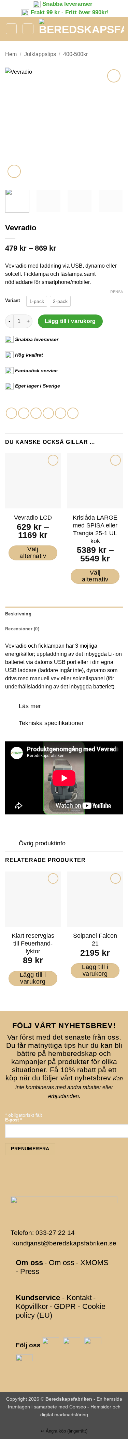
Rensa (116, 292)
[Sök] (28, 28)
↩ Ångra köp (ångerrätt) (64, 1431)
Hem (11, 54)
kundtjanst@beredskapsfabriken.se (64, 1243)
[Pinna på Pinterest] (60, 413)
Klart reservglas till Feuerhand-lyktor (33, 943)
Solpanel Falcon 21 (95, 939)
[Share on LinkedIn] (73, 413)
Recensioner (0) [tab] (22, 628)
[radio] (37, 301)
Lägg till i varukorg (70, 321)
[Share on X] (36, 413)
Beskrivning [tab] (18, 613)
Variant (12, 300)
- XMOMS (92, 1262)
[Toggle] (11, 707)
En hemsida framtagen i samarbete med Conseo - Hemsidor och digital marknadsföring (65, 1406)
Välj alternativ (32, 552)
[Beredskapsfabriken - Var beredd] (81, 29)
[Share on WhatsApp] (11, 413)
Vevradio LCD (33, 517)
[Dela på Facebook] (23, 413)
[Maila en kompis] (48, 413)
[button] (11, 28)
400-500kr (75, 54)
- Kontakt (77, 1297)
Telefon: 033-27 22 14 (43, 1232)
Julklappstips (40, 54)
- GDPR (62, 1306)
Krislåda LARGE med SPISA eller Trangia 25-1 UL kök (95, 529)
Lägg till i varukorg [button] (33, 978)
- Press (27, 1271)
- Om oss (59, 1262)
